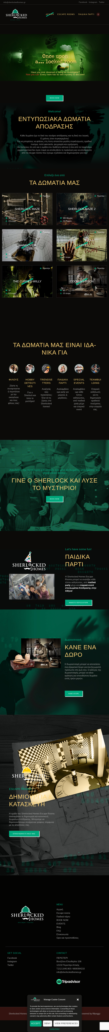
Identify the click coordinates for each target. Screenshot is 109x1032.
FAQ (58, 931)
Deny (47, 1023)
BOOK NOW (62, 920)
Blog (58, 927)
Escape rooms (63, 913)
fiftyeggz (96, 1014)
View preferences (66, 1023)
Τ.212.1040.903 (63, 969)
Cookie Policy (55, 1029)
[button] (77, 999)
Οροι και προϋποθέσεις (67, 938)
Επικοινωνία (62, 934)
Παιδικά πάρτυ (63, 917)
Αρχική (59, 909)
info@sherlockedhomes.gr (68, 972)
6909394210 (79, 969)
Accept (35, 1023)
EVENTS (60, 924)
